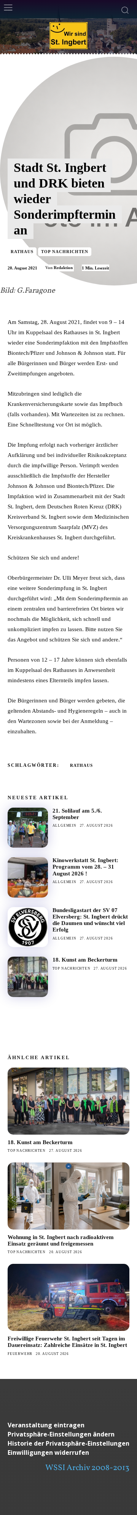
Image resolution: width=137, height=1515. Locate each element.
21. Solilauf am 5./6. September (77, 814)
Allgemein (64, 825)
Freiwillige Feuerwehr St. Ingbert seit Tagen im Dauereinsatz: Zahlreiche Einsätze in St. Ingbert (67, 1341)
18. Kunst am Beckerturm (85, 960)
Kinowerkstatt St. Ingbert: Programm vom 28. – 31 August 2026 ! (85, 867)
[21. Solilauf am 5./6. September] (28, 828)
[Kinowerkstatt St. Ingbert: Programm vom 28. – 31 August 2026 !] (28, 877)
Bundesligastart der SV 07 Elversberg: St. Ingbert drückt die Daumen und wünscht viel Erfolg (90, 920)
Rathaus (22, 251)
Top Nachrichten (64, 251)
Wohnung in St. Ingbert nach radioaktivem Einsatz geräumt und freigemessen (61, 1240)
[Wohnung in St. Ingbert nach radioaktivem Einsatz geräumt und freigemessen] (68, 1196)
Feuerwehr (20, 1354)
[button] (68, 1434)
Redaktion (63, 267)
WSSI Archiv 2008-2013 (87, 1467)
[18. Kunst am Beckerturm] (28, 977)
